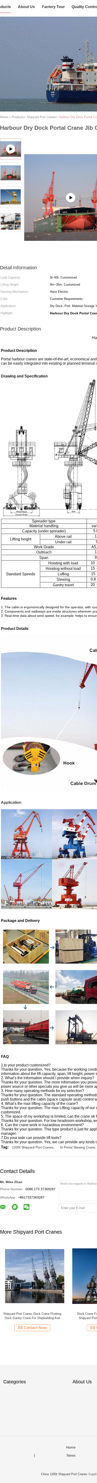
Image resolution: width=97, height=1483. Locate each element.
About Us (26, 7)
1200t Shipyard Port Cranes (32, 1147)
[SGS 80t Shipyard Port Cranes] (32, 1275)
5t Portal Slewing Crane (77, 1147)
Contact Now (35, 1327)
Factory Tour (53, 7)
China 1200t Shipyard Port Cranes (64, 1474)
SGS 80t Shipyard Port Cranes (32, 1314)
